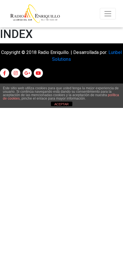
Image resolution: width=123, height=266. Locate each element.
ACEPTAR (61, 104)
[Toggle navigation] (108, 13)
